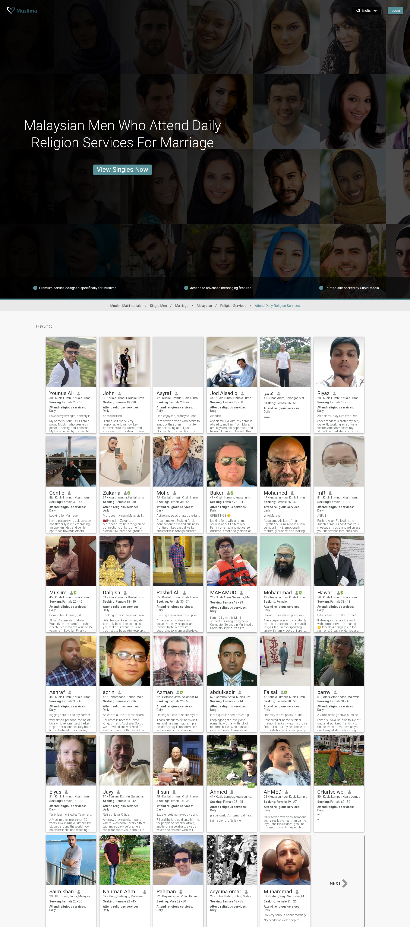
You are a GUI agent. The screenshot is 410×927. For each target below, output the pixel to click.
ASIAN (321, 515)
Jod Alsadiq (223, 393)
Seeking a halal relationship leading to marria (178, 615)
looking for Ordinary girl (65, 615)
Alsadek (215, 416)
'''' (318, 820)
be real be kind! (112, 416)
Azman (165, 692)
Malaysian (204, 306)
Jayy (108, 792)
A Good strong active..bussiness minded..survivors (339, 715)
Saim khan (61, 892)
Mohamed (275, 493)
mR (321, 493)
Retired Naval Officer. (116, 814)
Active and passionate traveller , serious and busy (178, 515)
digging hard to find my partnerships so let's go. (71, 715)
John (109, 393)
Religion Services (233, 306)
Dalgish (111, 593)
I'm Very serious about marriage (285, 915)
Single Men (158, 306)
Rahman (166, 892)
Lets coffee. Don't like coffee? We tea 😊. (339, 615)
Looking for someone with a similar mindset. (124, 615)
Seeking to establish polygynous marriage (285, 615)
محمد (267, 416)
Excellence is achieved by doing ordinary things (178, 814)
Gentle (56, 493)
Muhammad (278, 892)
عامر (269, 393)
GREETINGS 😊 (220, 515)
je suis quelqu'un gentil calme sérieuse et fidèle (231, 815)
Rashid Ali (168, 593)
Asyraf (164, 393)
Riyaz (323, 393)
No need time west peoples (282, 920)
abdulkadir (222, 692)
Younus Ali (61, 393)
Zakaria (111, 493)
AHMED (273, 792)
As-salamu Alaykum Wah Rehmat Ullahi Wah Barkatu (339, 416)
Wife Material (272, 515)
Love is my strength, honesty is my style (71, 416)
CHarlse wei (331, 792)
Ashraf (57, 692)
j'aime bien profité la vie (225, 820)
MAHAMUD (223, 593)
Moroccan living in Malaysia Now (124, 515)
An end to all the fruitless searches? (124, 715)
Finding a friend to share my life (177, 715)
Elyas (55, 792)
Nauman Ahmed (121, 892)
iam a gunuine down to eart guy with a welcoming (231, 715)
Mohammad (278, 593)
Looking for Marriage (63, 515)
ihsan (163, 792)
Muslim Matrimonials (126, 306)
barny (323, 692)
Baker (217, 493)
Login (395, 11)
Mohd (163, 493)
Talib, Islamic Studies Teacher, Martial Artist (71, 814)
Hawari (325, 593)
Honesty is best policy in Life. (283, 715)
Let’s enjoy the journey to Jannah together (178, 416)
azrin (108, 692)
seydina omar (225, 892)
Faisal (270, 692)
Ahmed (218, 792)
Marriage (181, 306)
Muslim (58, 593)
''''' (318, 815)
